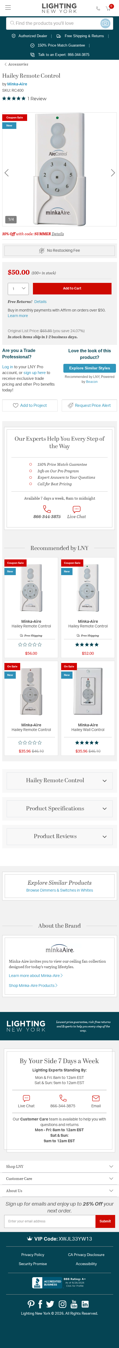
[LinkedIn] (85, 1304)
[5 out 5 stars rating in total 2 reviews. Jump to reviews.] (88, 742)
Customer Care (19, 1178)
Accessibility (86, 1264)
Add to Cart (72, 288)
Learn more (18, 316)
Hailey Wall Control (87, 730)
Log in (7, 366)
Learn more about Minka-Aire (35, 976)
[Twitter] (50, 1304)
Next (113, 172)
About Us (14, 1190)
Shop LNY (15, 1166)
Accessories (17, 64)
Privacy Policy (32, 1255)
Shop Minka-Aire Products (32, 986)
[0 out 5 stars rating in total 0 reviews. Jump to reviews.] (31, 644)
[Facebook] (40, 1304)
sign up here (35, 372)
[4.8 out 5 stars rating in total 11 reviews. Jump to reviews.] (88, 644)
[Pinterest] (31, 1304)
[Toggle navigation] (8, 8)
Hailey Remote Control (31, 626)
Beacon (92, 382)
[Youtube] (74, 1304)
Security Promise (33, 1264)
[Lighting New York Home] (59, 8)
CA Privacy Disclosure (86, 1255)
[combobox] (59, 23)
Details (58, 234)
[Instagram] (62, 1304)
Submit (105, 1221)
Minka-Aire (17, 84)
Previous (6, 172)
